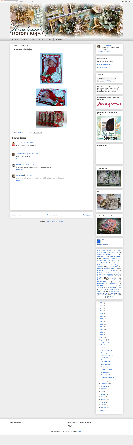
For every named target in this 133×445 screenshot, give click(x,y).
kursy (111, 280)
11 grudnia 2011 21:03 (26, 143)
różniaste (114, 285)
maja (103, 396)
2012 (101, 335)
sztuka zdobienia (114, 291)
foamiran (118, 274)
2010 (101, 411)
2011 (101, 337)
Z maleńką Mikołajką (107, 369)
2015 (101, 327)
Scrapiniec (102, 262)
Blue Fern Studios (104, 250)
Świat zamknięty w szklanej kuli (106, 360)
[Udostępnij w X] (38, 133)
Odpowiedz (19, 148)
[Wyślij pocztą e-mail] (34, 133)
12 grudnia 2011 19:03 (32, 175)
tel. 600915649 (102, 67)
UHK (105, 265)
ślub (109, 297)
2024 (101, 303)
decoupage (100, 272)
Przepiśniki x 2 (105, 375)
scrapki (100, 287)
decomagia (114, 270)
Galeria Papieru (115, 256)
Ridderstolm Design (105, 260)
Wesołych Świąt (105, 345)
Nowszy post (16, 215)
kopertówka (100, 280)
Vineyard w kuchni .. (107, 350)
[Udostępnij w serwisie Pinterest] (41, 133)
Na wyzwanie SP (106, 364)
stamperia (113, 289)
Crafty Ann (114, 252)
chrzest (115, 268)
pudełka (100, 285)
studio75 (100, 291)
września (104, 386)
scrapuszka (111, 287)
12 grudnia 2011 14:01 (31, 153)
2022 (101, 308)
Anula (18, 143)
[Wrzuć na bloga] (36, 133)
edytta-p (18, 164)
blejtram (99, 268)
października (105, 383)
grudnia (103, 340)
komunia (114, 278)
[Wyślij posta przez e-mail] (30, 132)
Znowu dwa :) (105, 372)
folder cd (103, 275)
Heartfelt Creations (110, 258)
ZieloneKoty (114, 265)
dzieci (110, 272)
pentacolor (100, 283)
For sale (15, 39)
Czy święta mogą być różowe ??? (107, 356)
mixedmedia (101, 282)
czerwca (104, 394)
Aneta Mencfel (20, 153)
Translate (112, 81)
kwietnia (104, 399)
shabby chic (103, 289)
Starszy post (87, 215)
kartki (33, 39)
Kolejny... (103, 347)
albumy (24, 39)
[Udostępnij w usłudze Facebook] (39, 133)
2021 (101, 311)
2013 (101, 332)
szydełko (99, 293)
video (49, 39)
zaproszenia (101, 297)
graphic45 (111, 275)
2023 (101, 305)
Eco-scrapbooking (104, 254)
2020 (101, 313)
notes (115, 282)
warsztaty (59, 39)
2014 (101, 329)
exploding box (108, 274)
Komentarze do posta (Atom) (55, 221)
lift (118, 280)
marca (103, 402)
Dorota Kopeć (100, 239)
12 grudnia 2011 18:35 (28, 164)
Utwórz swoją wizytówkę (103, 244)
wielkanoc (115, 295)
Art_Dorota (19, 175)
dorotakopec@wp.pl (103, 64)
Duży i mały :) (105, 367)
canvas (106, 268)
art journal (113, 266)
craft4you (100, 270)
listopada (104, 381)
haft (118, 275)
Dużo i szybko (105, 353)
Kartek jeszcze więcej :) (108, 377)
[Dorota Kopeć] (98, 243)
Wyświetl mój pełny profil (104, 51)
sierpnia (103, 388)
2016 (101, 324)
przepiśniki (113, 283)
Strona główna (52, 215)
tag (106, 293)
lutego (103, 404)
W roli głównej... (106, 342)
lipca (102, 391)
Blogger (79, 431)
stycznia (104, 407)
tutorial (41, 39)
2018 (101, 319)
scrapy (119, 287)
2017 (101, 321)
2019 (101, 316)
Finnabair (100, 256)
